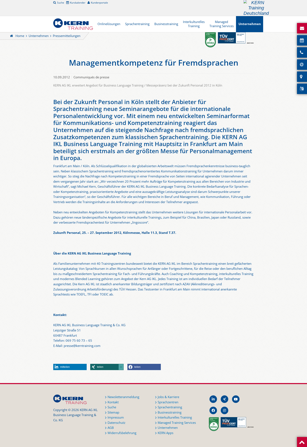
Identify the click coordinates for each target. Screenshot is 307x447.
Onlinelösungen (109, 24)
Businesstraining (166, 24)
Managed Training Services (221, 24)
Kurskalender (77, 2)
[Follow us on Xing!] (224, 399)
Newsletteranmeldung (123, 397)
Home (19, 36)
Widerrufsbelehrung (122, 433)
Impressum (116, 417)
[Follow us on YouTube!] (235, 399)
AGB (111, 427)
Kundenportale (99, 2)
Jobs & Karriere (168, 397)
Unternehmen (249, 24)
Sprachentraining (137, 24)
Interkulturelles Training (194, 24)
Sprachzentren (168, 402)
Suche (60, 2)
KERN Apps (165, 433)
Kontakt (113, 402)
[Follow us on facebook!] (213, 410)
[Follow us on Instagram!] (224, 410)
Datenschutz (116, 422)
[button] (70, 367)
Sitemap (113, 412)
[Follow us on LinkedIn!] (213, 399)
